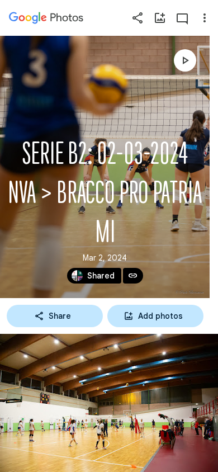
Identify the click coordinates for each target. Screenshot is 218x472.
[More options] (204, 18)
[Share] (137, 18)
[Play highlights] (185, 60)
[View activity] (182, 18)
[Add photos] (160, 18)
